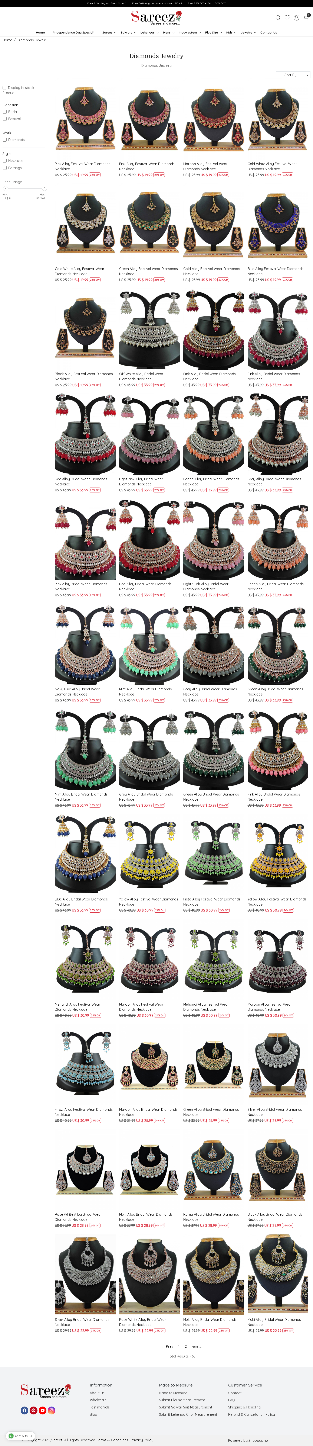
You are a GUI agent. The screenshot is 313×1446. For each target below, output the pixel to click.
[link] (278, 18)
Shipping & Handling (244, 1407)
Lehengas (148, 32)
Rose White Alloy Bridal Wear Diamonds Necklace (78, 1217)
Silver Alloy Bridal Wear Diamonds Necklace (275, 1112)
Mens (167, 32)
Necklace (15, 161)
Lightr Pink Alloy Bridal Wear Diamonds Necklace (206, 586)
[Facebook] (24, 1408)
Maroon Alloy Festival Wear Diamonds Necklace (205, 166)
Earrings (15, 168)
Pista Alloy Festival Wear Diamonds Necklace (211, 901)
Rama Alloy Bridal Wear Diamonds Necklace (211, 1217)
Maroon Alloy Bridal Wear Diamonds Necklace (148, 1112)
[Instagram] (51, 1408)
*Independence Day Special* (73, 32)
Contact (235, 1393)
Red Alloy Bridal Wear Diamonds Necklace (81, 481)
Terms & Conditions (112, 1440)
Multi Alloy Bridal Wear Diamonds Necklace (146, 1217)
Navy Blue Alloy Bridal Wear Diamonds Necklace (77, 691)
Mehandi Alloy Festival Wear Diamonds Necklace (77, 1007)
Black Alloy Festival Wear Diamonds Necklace (84, 376)
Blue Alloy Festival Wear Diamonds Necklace (276, 271)
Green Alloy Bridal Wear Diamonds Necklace (275, 691)
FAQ (231, 1400)
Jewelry (246, 32)
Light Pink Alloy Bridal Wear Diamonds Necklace (141, 481)
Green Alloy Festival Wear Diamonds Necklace (148, 271)
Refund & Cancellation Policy (251, 1414)
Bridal (13, 112)
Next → (197, 1346)
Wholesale (98, 1400)
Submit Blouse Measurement (182, 1400)
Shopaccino (258, 1440)
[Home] (156, 17)
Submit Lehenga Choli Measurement (188, 1414)
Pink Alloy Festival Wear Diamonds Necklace (83, 166)
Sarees (107, 32)
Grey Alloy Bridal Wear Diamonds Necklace (274, 481)
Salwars (126, 32)
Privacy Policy (142, 1440)
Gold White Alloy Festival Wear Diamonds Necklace (272, 166)
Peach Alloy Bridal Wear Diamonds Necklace (211, 481)
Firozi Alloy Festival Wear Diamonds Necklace (84, 1112)
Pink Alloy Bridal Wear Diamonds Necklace (209, 376)
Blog (93, 1414)
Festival (14, 119)
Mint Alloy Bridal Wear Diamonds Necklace (145, 691)
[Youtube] (42, 1408)
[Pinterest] (33, 1408)
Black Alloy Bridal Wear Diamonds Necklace (275, 1217)
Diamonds (16, 140)
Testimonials (100, 1407)
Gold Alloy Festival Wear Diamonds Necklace (211, 271)
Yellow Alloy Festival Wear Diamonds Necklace (148, 901)
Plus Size (211, 32)
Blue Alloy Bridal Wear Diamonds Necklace (81, 901)
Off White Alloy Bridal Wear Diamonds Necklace (141, 376)
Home (40, 32)
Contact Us (268, 32)
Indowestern (188, 32)
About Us (97, 1393)
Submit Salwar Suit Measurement (185, 1407)
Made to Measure (173, 1393)
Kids (229, 32)
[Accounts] (296, 17)
